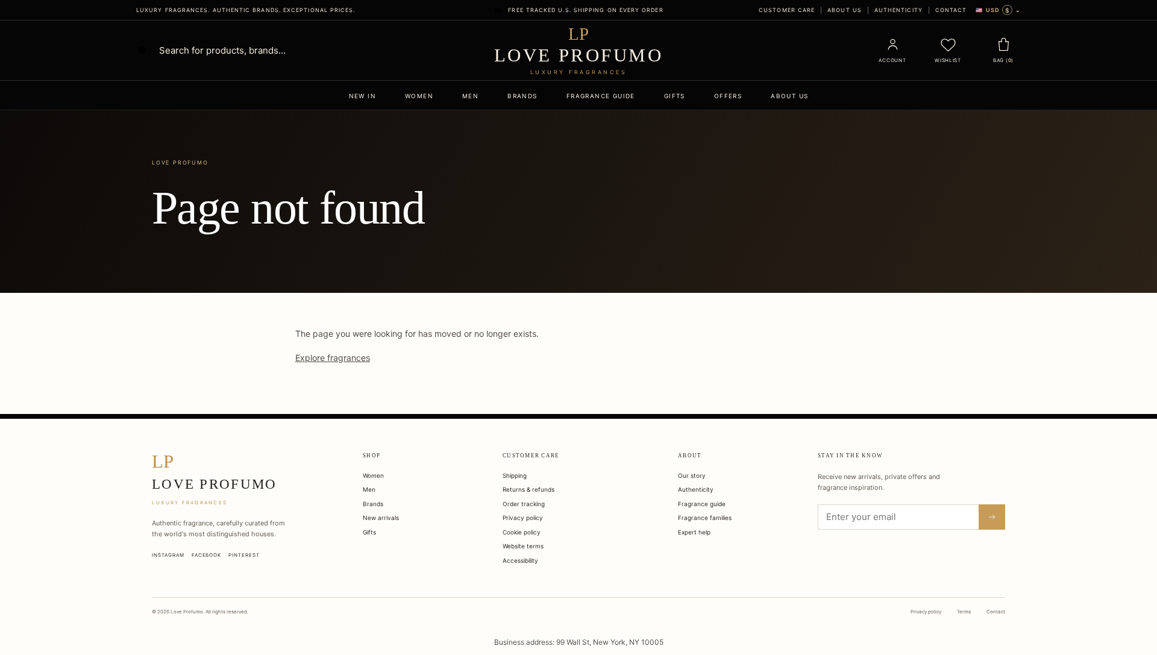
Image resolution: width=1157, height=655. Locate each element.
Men (470, 95)
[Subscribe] (992, 517)
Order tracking (524, 503)
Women (419, 95)
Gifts (674, 95)
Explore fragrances (332, 358)
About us (844, 10)
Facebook (207, 555)
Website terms (523, 546)
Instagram (168, 555)
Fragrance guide (600, 95)
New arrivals (381, 517)
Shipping (515, 475)
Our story (692, 475)
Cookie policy (522, 532)
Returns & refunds (528, 489)
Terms (964, 612)
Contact (951, 10)
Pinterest (244, 555)
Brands (522, 95)
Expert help (694, 532)
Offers (728, 95)
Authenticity (898, 10)
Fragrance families (705, 517)
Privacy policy (523, 517)
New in (362, 95)
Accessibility (520, 560)
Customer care (787, 10)
